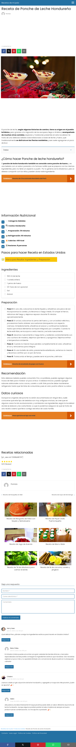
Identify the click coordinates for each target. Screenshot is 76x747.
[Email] (24, 51)
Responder (6, 640)
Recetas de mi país (10, 2)
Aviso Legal (13, 733)
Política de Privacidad (39, 733)
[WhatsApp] (19, 51)
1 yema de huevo (14, 283)
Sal (8, 290)
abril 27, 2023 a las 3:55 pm (18, 650)
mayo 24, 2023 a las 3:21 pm (15, 679)
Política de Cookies (24, 733)
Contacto (4, 733)
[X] (9, 51)
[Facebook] (3, 51)
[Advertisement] (38, 30)
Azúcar (10, 294)
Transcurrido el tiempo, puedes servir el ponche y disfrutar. (34, 356)
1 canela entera (13, 280)
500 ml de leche (13, 276)
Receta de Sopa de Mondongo (62, 495)
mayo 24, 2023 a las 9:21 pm (18, 701)
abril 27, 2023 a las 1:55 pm (15, 631)
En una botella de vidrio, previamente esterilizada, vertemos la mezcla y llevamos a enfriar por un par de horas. (39, 351)
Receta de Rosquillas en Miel (12, 495)
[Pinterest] (14, 51)
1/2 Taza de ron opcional (17, 287)
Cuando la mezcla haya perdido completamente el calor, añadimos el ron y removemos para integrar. (39, 345)
